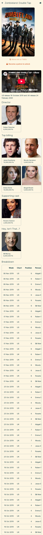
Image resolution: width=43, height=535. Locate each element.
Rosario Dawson (9, 221)
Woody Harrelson (30, 160)
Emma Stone (7, 188)
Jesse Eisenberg (9, 160)
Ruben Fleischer (9, 127)
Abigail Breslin (28, 188)
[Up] (2, 2)
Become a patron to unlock (19, 64)
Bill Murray (7, 254)
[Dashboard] (40, 2)
